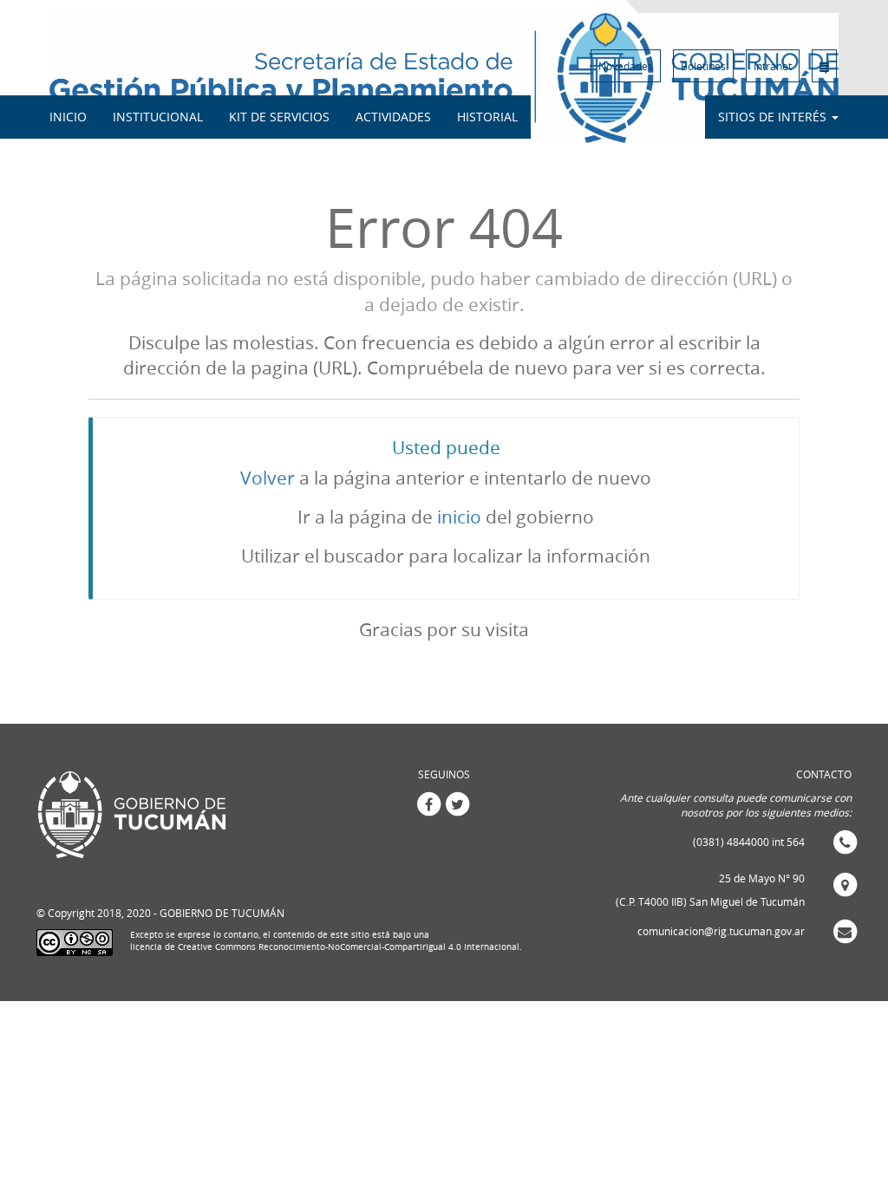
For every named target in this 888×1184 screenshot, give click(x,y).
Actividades (393, 116)
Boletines (703, 66)
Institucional (158, 116)
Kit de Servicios (279, 116)
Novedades (625, 66)
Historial (487, 116)
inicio (459, 516)
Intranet (773, 66)
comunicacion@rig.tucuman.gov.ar (721, 931)
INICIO (68, 116)
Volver (267, 477)
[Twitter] (458, 803)
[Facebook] (428, 803)
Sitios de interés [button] (774, 116)
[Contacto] (824, 65)
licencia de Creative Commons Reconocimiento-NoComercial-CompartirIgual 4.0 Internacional (324, 947)
